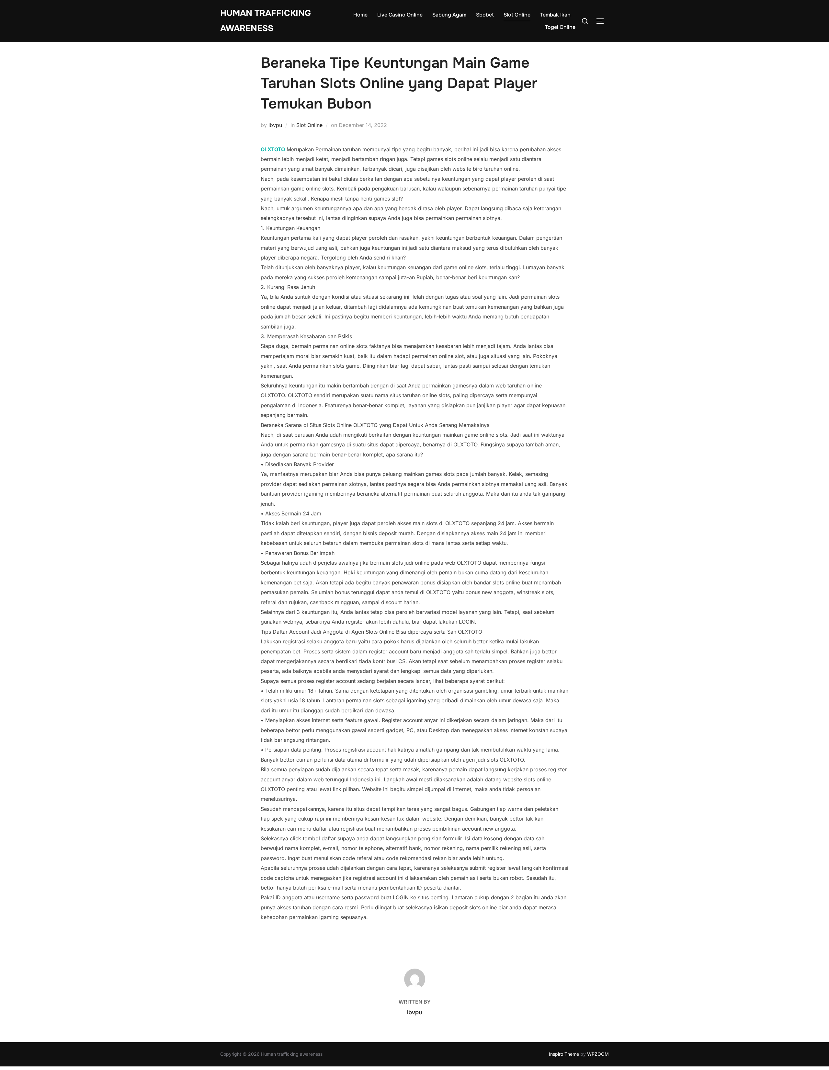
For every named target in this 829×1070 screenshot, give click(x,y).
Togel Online (560, 27)
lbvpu (275, 125)
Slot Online (517, 14)
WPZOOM (598, 1054)
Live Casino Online (400, 14)
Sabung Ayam (449, 14)
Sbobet (485, 14)
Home (360, 14)
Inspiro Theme (564, 1054)
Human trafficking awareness (265, 21)
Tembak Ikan (555, 14)
